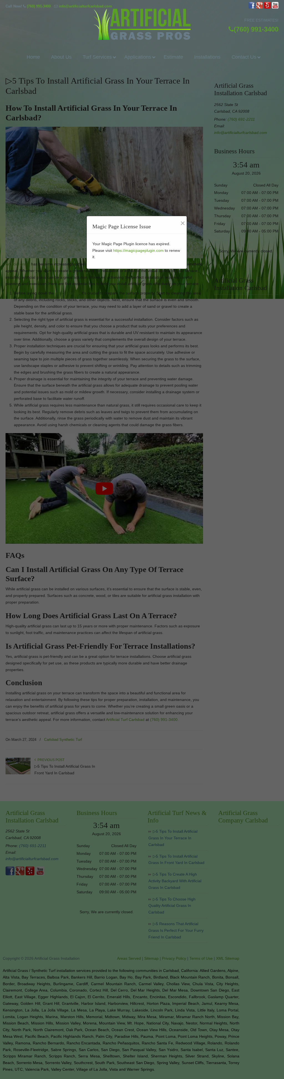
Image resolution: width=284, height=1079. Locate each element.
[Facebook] (251, 7)
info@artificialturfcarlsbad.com (85, 6)
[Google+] (259, 7)
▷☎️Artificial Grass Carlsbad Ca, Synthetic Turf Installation (142, 24)
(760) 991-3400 (39, 6)
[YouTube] (275, 7)
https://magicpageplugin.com (138, 250)
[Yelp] (267, 7)
